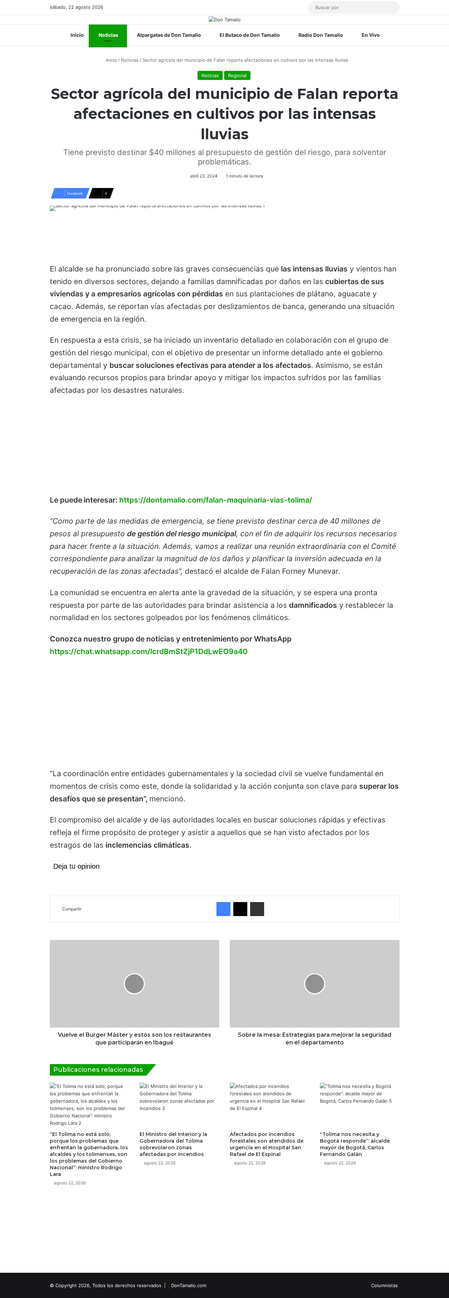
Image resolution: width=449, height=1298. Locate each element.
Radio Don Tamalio (320, 35)
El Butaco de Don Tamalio (249, 35)
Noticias (108, 35)
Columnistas (384, 1285)
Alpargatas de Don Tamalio (168, 35)
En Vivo (370, 35)
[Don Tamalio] (225, 19)
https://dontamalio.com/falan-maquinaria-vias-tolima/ (215, 500)
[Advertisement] (224, 240)
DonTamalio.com (188, 1285)
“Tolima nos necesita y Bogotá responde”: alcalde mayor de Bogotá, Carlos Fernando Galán (355, 1144)
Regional (237, 75)
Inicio (76, 35)
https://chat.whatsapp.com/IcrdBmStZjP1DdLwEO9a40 (149, 651)
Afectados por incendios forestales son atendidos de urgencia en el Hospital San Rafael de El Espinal (266, 1144)
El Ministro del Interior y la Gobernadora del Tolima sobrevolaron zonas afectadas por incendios (173, 1144)
